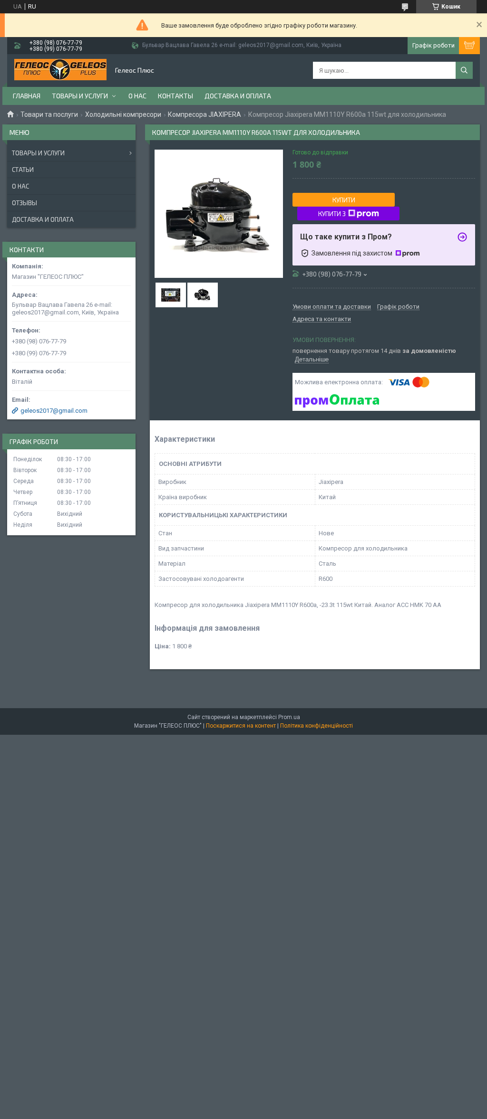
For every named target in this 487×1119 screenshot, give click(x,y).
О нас (137, 96)
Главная (26, 96)
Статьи (23, 169)
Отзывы (24, 203)
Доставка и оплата (238, 96)
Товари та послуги (49, 114)
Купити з (332, 214)
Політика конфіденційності (316, 725)
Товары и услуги (80, 96)
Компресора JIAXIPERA (204, 114)
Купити (343, 200)
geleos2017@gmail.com (54, 410)
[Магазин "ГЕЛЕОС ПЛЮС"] (60, 70)
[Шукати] (464, 70)
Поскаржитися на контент (241, 725)
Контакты (175, 96)
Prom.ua (289, 717)
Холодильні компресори (123, 114)
